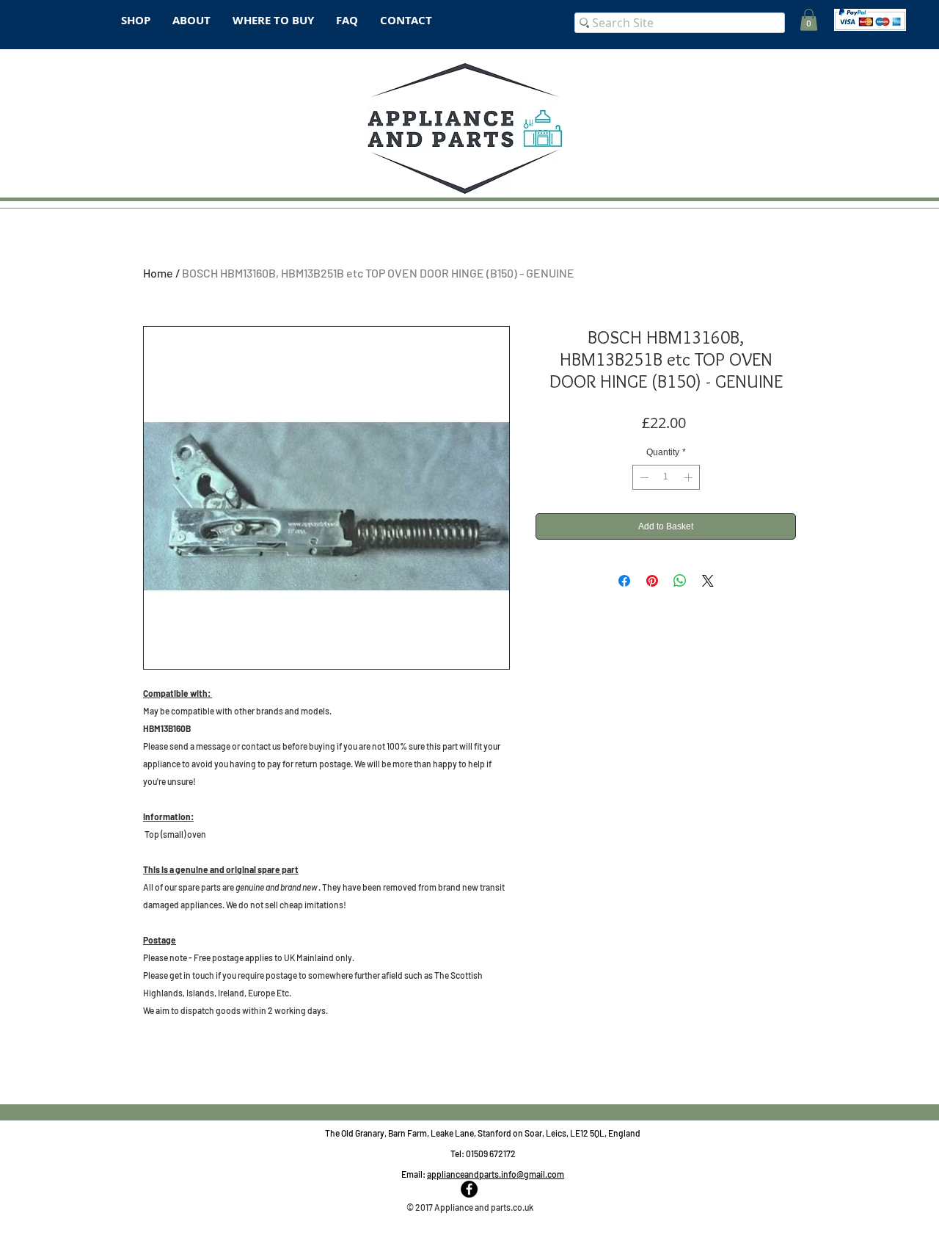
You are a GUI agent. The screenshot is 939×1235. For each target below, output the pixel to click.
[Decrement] (643, 477)
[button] (809, 20)
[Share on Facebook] (624, 581)
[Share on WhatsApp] (680, 581)
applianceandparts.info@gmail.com (495, 1174)
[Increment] (690, 477)
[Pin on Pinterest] (652, 581)
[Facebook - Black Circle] (469, 1189)
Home (158, 273)
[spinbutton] (666, 477)
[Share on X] (708, 581)
